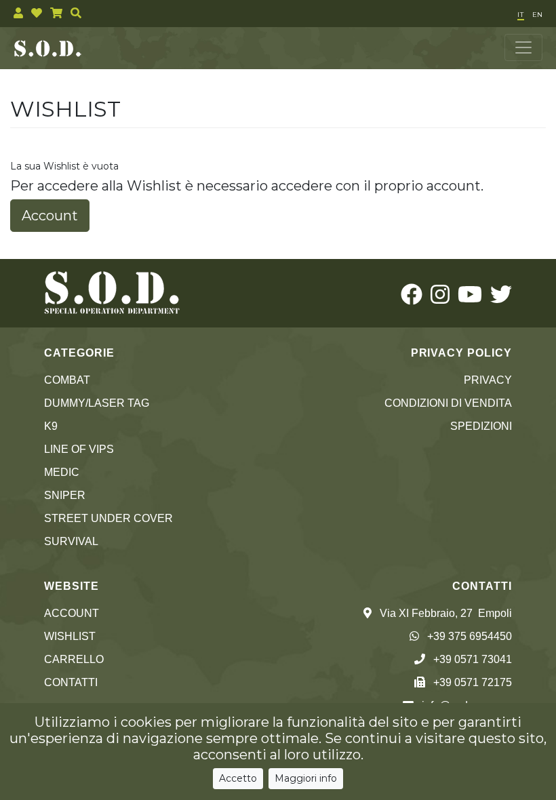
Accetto (238, 778)
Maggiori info (306, 778)
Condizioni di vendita (448, 403)
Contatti (71, 682)
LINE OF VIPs (79, 449)
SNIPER (64, 495)
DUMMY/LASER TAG (96, 403)
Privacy (488, 380)
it (520, 14)
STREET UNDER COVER (108, 518)
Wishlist (70, 636)
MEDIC (61, 472)
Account (50, 215)
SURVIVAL (71, 541)
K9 (51, 426)
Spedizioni (481, 426)
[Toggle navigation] (523, 47)
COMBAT (67, 380)
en (537, 14)
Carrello (74, 659)
